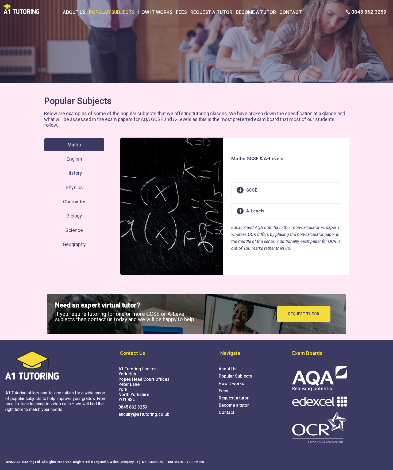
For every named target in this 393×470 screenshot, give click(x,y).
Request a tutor (211, 12)
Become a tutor (256, 12)
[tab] (74, 144)
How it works (155, 12)
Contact (290, 12)
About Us (74, 12)
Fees (181, 12)
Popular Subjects (112, 12)
